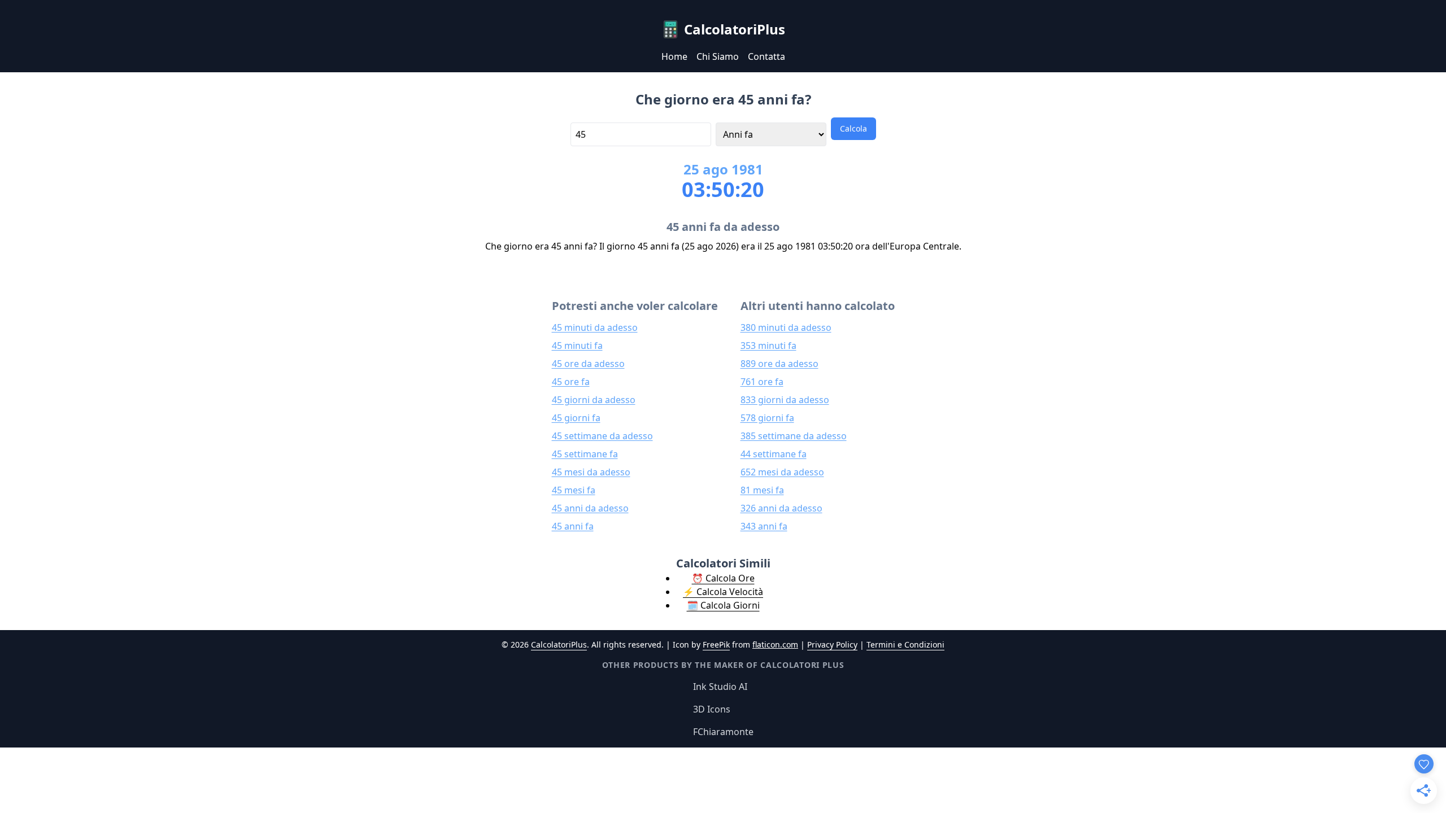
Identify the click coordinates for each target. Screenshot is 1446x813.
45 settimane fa (585, 454)
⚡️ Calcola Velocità (723, 591)
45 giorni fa (576, 418)
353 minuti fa (768, 345)
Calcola (853, 128)
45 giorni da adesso (593, 400)
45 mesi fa (573, 490)
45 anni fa (573, 526)
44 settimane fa (774, 454)
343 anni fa (764, 526)
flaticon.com (775, 644)
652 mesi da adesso (782, 472)
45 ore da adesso (588, 363)
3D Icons (711, 709)
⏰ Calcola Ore (723, 578)
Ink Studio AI (720, 686)
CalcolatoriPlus (559, 644)
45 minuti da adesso (595, 327)
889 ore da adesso (779, 363)
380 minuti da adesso (786, 327)
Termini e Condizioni (905, 644)
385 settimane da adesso (794, 436)
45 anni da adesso (590, 508)
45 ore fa (571, 381)
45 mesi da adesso (591, 472)
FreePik (716, 644)
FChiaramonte (723, 731)
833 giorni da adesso (785, 400)
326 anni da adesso (781, 508)
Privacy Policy (832, 644)
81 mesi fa (762, 490)
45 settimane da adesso (602, 436)
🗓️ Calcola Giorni (723, 605)
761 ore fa (762, 381)
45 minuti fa (577, 345)
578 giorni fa (767, 418)
